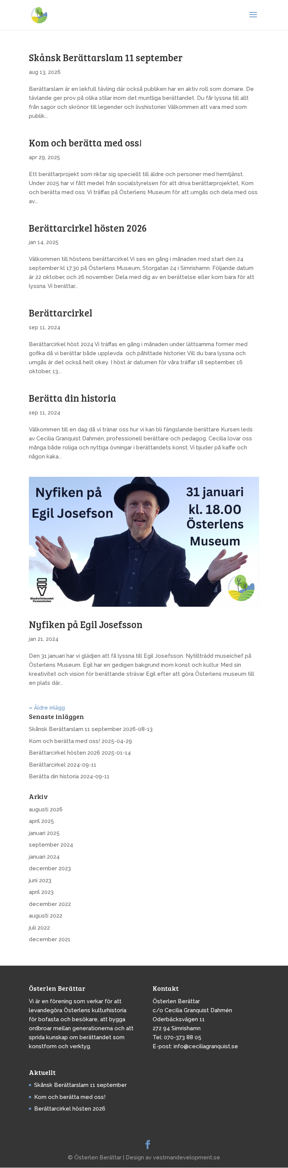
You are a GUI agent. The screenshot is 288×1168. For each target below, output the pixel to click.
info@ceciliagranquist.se (206, 1046)
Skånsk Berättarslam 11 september (106, 57)
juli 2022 (39, 927)
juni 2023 (40, 880)
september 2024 (51, 844)
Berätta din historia (72, 397)
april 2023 (41, 892)
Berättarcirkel (60, 312)
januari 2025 (44, 833)
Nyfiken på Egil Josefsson (85, 624)
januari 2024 (44, 856)
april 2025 (41, 821)
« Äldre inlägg (47, 707)
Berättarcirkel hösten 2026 (88, 227)
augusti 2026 (46, 809)
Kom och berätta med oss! (85, 142)
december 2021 (49, 939)
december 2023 (50, 868)
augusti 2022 (45, 915)
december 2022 (50, 904)
